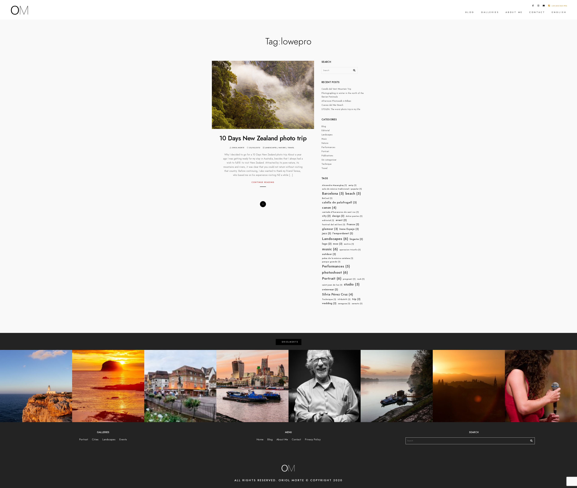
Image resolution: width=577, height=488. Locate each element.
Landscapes (271, 148)
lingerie (356, 239)
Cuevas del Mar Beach (332, 105)
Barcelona (333, 193)
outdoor (329, 254)
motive (349, 244)
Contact (537, 12)
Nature (282, 148)
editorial (328, 220)
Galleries (490, 12)
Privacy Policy (313, 439)
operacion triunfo (350, 249)
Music (324, 138)
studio (352, 284)
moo (337, 244)
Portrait (325, 151)
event (341, 220)
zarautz (357, 303)
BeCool (327, 198)
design (338, 216)
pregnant (349, 279)
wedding (329, 303)
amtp (352, 185)
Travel (291, 148)
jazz (326, 233)
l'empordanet (343, 233)
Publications (327, 155)
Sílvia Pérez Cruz (337, 294)
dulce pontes (354, 216)
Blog (470, 12)
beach (353, 193)
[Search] (353, 69)
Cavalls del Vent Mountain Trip (336, 89)
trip (356, 299)
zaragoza (344, 303)
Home (260, 439)
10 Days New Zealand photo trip (263, 138)
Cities (95, 439)
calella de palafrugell (339, 202)
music (330, 249)
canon (329, 207)
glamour (330, 229)
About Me (514, 12)
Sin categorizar (329, 159)
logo (326, 244)
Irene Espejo (349, 229)
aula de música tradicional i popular (342, 189)
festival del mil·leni (333, 224)
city (326, 216)
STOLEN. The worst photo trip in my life (341, 109)
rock (361, 279)
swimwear (330, 289)
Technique (327, 164)
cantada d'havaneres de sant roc (340, 212)
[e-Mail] (543, 6)
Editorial (326, 130)
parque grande (331, 261)
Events (123, 439)
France (353, 224)
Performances (328, 147)
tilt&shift (344, 299)
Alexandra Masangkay (334, 185)
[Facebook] (533, 6)
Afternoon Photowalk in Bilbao (336, 101)
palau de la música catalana (337, 258)
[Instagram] (538, 6)
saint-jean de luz (332, 285)
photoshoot (335, 272)
